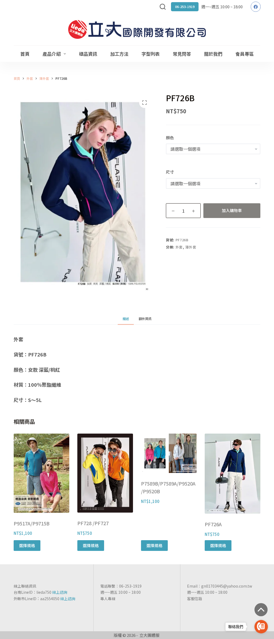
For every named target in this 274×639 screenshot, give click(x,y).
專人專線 (107, 598)
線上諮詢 (59, 592)
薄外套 (190, 247)
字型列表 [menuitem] (151, 53)
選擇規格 (27, 545)
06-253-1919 (185, 6)
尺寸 (170, 172)
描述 (126, 318)
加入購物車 (232, 210)
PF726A (213, 524)
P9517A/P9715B (32, 523)
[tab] (126, 318)
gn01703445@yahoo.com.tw (226, 586)
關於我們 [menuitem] (213, 53)
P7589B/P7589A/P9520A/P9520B (168, 487)
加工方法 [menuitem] (119, 53)
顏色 (170, 137)
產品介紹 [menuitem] (52, 53)
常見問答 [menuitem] (182, 53)
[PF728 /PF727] (105, 473)
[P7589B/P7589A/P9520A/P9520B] (169, 453)
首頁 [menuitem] (24, 53)
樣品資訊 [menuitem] (88, 53)
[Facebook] (256, 7)
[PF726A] (232, 474)
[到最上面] (261, 609)
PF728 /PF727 (93, 523)
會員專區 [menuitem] (244, 53)
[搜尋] (163, 7)
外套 (179, 247)
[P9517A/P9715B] (41, 473)
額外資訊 (145, 318)
